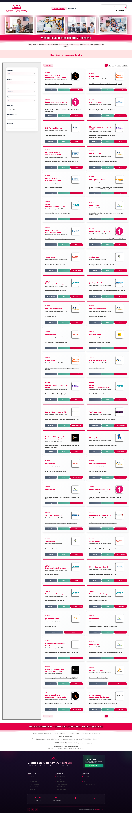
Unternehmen (72, 8)
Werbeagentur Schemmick (100, 809)
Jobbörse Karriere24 (59, 8)
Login (113, 7)
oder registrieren (120, 10)
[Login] (125, 7)
